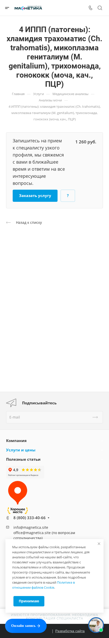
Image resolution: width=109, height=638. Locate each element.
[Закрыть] (99, 543)
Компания (16, 440)
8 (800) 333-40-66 (29, 517)
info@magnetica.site (30, 527)
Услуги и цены (20, 449)
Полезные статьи (23, 459)
